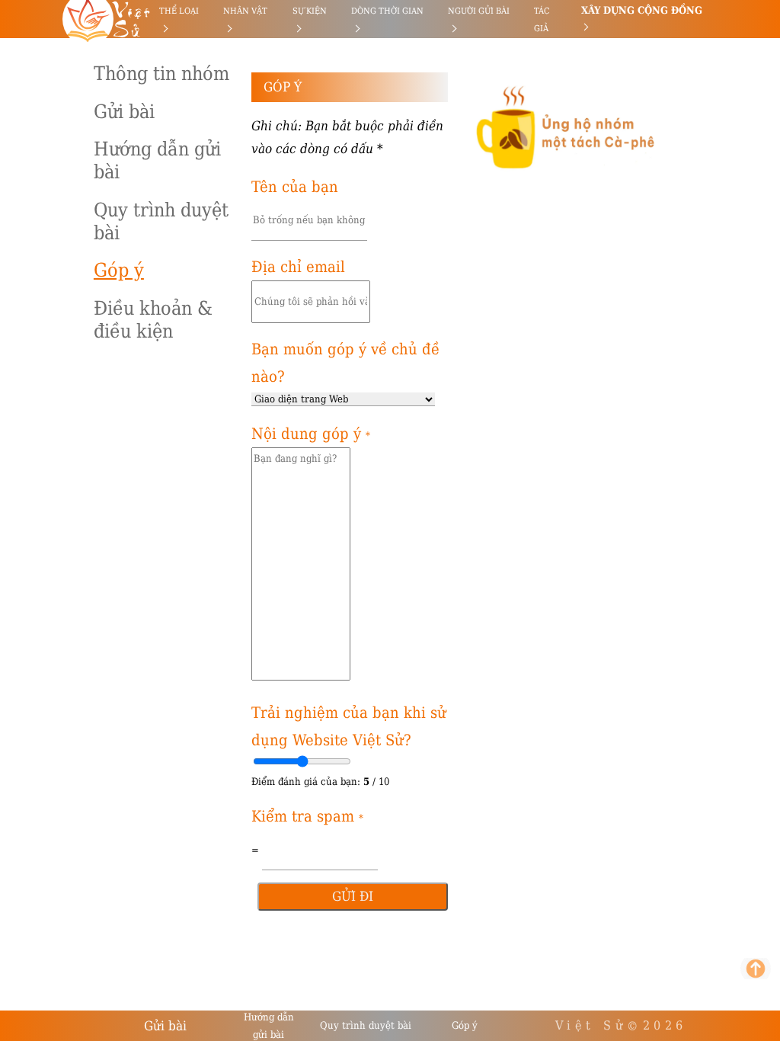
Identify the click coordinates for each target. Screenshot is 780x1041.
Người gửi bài (479, 11)
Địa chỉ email (298, 267)
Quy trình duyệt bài (161, 221)
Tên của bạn (294, 187)
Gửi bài (124, 112)
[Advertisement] (78, 228)
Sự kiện (309, 11)
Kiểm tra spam (307, 816)
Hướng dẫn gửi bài (157, 160)
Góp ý (119, 270)
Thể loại (179, 11)
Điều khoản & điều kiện (153, 319)
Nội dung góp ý (310, 433)
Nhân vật (245, 11)
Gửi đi (352, 896)
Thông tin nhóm (161, 73)
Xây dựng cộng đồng (641, 10)
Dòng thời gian (387, 11)
